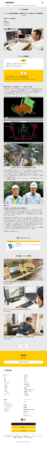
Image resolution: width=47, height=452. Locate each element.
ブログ (25, 401)
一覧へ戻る (23, 346)
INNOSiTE (6, 391)
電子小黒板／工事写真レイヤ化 (29, 389)
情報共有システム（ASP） (28, 391)
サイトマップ (26, 413)
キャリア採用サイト (23, 430)
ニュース (25, 403)
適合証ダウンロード (7, 410)
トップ (5, 5)
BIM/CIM (25, 380)
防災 (5, 384)
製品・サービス (6, 375)
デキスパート (6, 389)
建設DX (25, 378)
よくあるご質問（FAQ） (8, 405)
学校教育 (5, 387)
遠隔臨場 (25, 387)
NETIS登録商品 (26, 395)
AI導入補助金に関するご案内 (29, 409)
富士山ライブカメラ (27, 415)
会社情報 (25, 405)
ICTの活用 (25, 375)
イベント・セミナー (27, 399)
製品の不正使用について (18, 436)
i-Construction (26, 382)
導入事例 (8, 5)
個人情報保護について (26, 436)
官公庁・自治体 (6, 382)
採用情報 (25, 407)
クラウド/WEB (6, 393)
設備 (5, 378)
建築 (5, 380)
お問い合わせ (26, 411)
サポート (5, 401)
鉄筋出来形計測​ (26, 384)
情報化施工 (26, 393)
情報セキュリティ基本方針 (17, 437)
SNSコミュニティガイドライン (37, 436)
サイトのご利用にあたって (8, 436)
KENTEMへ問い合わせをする (23, 362)
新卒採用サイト (23, 427)
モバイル (5, 395)
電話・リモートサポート (8, 403)
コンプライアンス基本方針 (28, 437)
